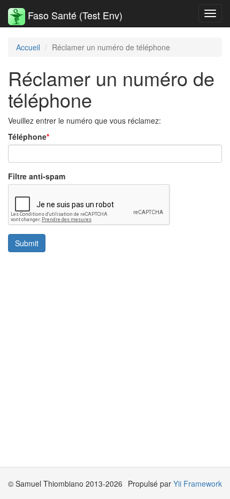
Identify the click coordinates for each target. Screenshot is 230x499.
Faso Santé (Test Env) (73, 15)
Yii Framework (197, 483)
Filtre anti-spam (36, 176)
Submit (27, 243)
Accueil (28, 47)
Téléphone (27, 136)
